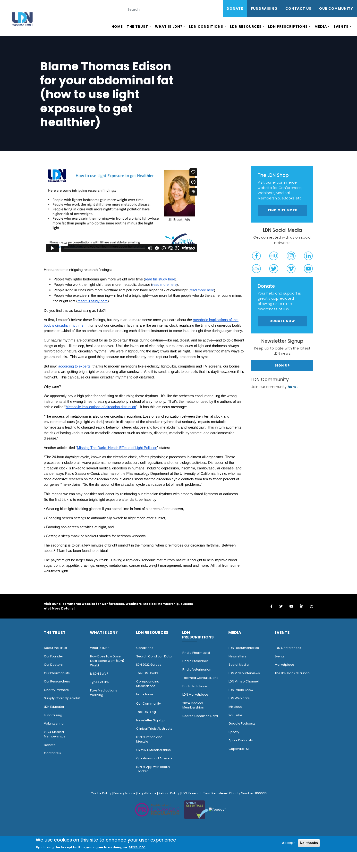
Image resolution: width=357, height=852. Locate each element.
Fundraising (264, 8)
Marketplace (284, 665)
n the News (145, 694)
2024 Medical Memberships (54, 734)
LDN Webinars (239, 698)
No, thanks (309, 843)
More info (137, 847)
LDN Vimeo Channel (244, 681)
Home (117, 26)
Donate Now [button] (282, 321)
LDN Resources (246, 26)
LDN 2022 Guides (148, 665)
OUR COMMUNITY (336, 8)
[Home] (22, 19)
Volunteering (54, 723)
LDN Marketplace (195, 694)
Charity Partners (56, 690)
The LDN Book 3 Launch (292, 673)
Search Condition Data (154, 656)
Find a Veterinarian (196, 669)
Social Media (239, 665)
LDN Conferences (288, 648)
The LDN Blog (146, 712)
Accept (288, 842)
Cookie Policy (101, 793)
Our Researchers (57, 681)
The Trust (137, 26)
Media (320, 26)
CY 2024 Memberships (153, 750)
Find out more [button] (282, 210)
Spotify (234, 732)
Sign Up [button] (282, 365)
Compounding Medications (147, 683)
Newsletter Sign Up (150, 720)
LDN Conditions (206, 26)
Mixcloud (235, 707)
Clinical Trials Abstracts (154, 728)
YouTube (235, 715)
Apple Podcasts (241, 740)
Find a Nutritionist (195, 686)
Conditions (144, 648)
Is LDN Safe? (99, 674)
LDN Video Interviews (244, 673)
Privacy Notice (124, 793)
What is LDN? (168, 26)
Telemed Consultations (200, 678)
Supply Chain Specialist (62, 698)
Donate (235, 8)
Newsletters (237, 656)
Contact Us (298, 8)
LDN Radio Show (241, 690)
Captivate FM (239, 749)
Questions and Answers (154, 758)
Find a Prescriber (195, 661)
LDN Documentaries (244, 648)
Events (340, 26)
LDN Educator (54, 707)
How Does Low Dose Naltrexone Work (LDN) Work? (107, 660)
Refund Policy (169, 793)
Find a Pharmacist (196, 653)
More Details (62, 608)
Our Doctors (53, 665)
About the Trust (55, 648)
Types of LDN (100, 682)
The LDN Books (147, 673)
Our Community (148, 703)
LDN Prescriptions (288, 26)
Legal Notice (146, 793)
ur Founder (54, 656)
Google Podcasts (242, 723)
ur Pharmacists (58, 673)
